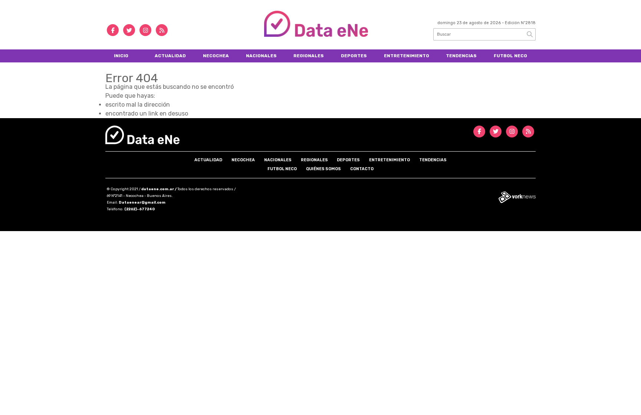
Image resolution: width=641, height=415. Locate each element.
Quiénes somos (323, 168)
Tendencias (461, 55)
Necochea (216, 55)
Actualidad (170, 55)
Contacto (362, 168)
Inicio (121, 55)
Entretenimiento (406, 55)
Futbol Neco (510, 55)
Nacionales (261, 55)
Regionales (308, 55)
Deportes (354, 55)
